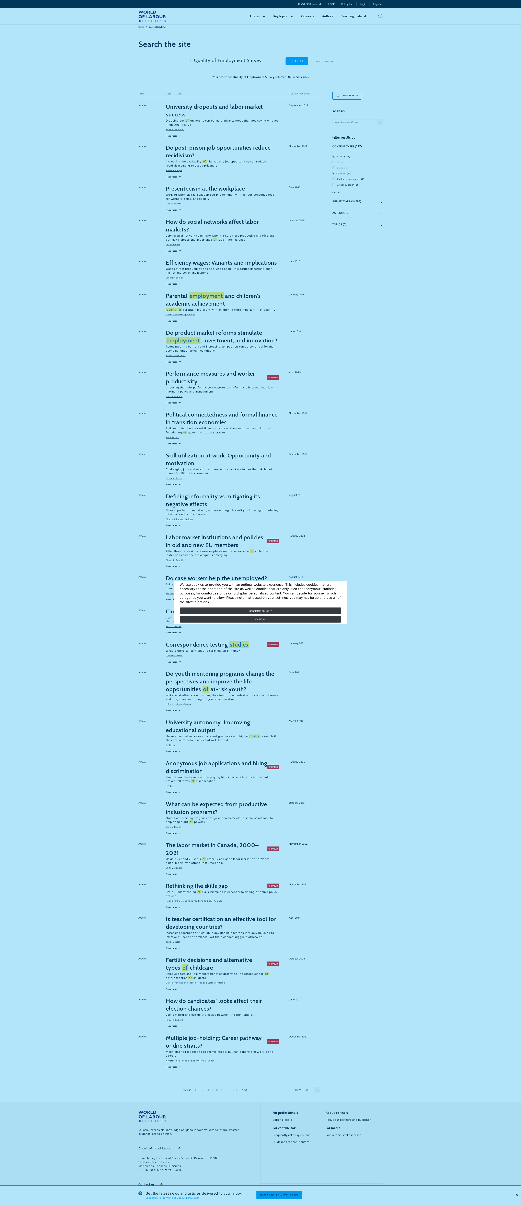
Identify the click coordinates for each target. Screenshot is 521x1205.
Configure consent (260, 611)
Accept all (260, 619)
